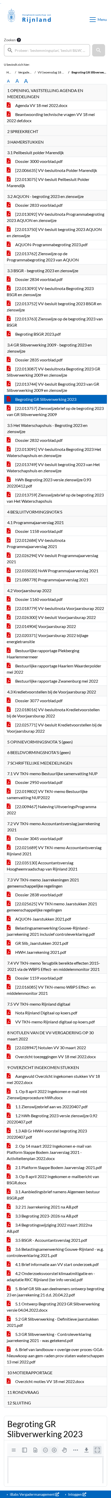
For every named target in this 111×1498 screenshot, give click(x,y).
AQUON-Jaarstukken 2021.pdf (42, 918)
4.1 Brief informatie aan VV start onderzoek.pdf (56, 1264)
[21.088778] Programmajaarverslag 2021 (51, 579)
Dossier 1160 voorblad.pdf (38, 599)
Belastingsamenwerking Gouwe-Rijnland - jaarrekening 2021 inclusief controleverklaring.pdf (51, 931)
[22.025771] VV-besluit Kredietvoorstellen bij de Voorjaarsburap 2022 (54, 727)
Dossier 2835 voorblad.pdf (38, 359)
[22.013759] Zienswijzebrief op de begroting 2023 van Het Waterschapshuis (55, 497)
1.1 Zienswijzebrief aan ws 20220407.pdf (51, 1106)
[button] (98, 50)
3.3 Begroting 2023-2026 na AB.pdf (46, 1215)
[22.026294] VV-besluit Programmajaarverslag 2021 (52, 558)
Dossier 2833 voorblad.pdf (38, 205)
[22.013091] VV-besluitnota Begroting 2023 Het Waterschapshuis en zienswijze (54, 452)
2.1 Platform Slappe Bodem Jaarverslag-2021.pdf (58, 1167)
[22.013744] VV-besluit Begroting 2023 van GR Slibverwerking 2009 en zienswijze (53, 387)
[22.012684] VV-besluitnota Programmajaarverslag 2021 (36, 543)
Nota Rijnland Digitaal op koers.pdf (45, 1012)
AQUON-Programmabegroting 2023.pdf (51, 244)
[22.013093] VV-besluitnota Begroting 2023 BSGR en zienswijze (50, 291)
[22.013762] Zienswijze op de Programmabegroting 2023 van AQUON (43, 256)
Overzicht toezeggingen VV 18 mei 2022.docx (55, 1056)
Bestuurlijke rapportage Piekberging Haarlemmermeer (43, 653)
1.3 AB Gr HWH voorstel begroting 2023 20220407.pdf (47, 1133)
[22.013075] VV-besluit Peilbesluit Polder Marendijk (48, 182)
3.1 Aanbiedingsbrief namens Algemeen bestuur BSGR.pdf (53, 1194)
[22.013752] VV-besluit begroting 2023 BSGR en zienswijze (54, 306)
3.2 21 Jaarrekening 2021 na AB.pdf (46, 1206)
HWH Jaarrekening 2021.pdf (40, 952)
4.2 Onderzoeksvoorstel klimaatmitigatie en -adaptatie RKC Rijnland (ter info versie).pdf (51, 1276)
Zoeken (10, 40)
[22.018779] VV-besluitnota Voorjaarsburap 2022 (59, 608)
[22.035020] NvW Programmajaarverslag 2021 (56, 570)
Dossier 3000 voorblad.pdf (38, 161)
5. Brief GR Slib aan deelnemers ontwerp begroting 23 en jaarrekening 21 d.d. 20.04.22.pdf (55, 1291)
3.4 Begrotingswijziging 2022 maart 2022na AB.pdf (49, 1228)
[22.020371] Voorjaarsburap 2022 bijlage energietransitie (47, 638)
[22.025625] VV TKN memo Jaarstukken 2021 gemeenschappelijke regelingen (52, 906)
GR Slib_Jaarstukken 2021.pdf (41, 943)
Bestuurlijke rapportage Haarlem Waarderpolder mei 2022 (54, 668)
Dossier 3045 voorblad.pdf (38, 838)
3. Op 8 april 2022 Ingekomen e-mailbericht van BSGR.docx (53, 1179)
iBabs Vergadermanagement (32, 1494)
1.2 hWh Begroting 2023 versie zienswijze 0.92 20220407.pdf (52, 1118)
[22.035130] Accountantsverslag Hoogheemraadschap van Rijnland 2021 (42, 865)
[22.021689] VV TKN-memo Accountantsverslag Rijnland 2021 (54, 850)
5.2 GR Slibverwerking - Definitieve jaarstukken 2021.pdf (53, 1322)
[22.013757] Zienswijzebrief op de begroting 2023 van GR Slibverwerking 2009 (55, 411)
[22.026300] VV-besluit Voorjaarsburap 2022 (55, 617)
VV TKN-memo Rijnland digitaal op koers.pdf (54, 1021)
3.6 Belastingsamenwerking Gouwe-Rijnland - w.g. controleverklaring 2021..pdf (55, 1252)
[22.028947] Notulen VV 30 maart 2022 (50, 1047)
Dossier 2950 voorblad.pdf (38, 782)
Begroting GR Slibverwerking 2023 (45, 399)
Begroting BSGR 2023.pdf (37, 334)
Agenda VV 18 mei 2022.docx (40, 105)
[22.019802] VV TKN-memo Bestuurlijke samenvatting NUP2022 (47, 794)
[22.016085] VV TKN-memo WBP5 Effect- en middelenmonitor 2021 (51, 990)
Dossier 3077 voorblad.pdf (38, 700)
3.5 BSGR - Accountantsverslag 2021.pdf (50, 1240)
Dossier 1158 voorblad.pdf (38, 531)
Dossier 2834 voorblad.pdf (38, 279)
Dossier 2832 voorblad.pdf (38, 440)
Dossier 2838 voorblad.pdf (38, 894)
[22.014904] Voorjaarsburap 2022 (45, 626)
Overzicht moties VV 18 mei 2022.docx (49, 1381)
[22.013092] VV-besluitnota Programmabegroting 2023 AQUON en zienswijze (55, 217)
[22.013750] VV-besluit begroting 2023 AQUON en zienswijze (54, 232)
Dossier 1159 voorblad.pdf (38, 977)
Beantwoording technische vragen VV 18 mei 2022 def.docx (51, 117)
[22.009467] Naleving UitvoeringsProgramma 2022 (51, 809)
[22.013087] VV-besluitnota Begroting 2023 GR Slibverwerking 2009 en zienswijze (53, 371)
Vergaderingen (28, 72)
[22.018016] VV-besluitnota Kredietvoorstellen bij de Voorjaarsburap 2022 (53, 712)
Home (10, 72)
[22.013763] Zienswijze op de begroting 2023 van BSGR (55, 321)
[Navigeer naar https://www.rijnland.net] (29, 19)
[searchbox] (47, 50)
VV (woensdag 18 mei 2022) (56, 72)
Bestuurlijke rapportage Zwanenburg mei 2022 (56, 680)
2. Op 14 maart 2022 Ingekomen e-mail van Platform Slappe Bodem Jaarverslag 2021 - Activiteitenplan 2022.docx (49, 1152)
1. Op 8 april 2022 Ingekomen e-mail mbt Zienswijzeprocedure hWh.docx (47, 1094)
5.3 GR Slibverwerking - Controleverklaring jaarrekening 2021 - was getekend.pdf (49, 1337)
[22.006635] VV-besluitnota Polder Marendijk (55, 170)
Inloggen (75, 1494)
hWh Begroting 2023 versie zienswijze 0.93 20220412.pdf (49, 482)
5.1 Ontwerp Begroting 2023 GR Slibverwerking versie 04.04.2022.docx (53, 1306)
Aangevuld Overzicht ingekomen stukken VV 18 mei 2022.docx (53, 1079)
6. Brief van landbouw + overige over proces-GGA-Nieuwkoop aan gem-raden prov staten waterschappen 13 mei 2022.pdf (55, 1355)
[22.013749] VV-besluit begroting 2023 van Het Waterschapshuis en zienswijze (53, 467)
